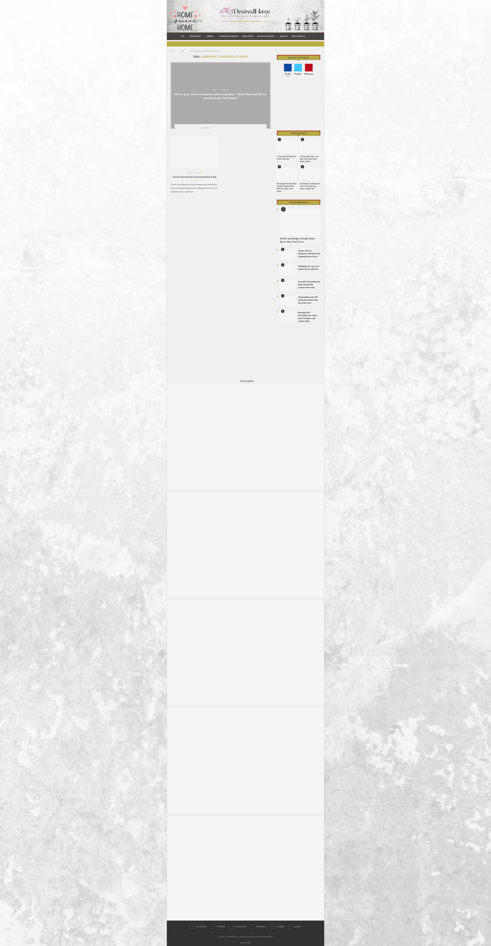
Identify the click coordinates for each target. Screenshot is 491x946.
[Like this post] (214, 128)
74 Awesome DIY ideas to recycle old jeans (286, 157)
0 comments (205, 128)
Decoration (195, 36)
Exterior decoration (228, 36)
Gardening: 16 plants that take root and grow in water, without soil (310, 186)
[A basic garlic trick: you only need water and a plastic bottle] (310, 146)
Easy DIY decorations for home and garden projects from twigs (309, 285)
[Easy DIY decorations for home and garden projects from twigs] (287, 285)
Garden (210, 36)
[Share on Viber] (238, 128)
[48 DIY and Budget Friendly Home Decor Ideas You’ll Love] (300, 222)
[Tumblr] (251, 26)
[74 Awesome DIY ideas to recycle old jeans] (287, 146)
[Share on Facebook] (218, 128)
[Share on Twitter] (221, 128)
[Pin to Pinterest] (225, 128)
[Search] (308, 36)
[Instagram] (243, 26)
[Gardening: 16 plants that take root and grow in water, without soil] (310, 173)
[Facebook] (236, 26)
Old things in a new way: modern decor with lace (309, 267)
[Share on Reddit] (231, 128)
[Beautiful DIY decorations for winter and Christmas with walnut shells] (287, 316)
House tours (247, 36)
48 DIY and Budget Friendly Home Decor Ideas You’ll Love (297, 240)
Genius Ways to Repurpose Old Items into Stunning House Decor (309, 254)
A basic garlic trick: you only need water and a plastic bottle (309, 158)
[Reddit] (254, 26)
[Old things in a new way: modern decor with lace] (287, 270)
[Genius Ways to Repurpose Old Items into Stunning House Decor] (287, 254)
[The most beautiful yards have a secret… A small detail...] (245, 817)
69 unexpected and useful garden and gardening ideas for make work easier (286, 187)
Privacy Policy (298, 36)
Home (173, 51)
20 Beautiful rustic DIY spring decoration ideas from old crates (308, 300)
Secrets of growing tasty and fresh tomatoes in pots (194, 177)
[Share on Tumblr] (228, 128)
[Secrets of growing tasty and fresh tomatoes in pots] (195, 152)
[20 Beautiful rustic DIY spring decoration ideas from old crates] (287, 301)
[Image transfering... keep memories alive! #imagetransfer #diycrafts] (245, 386)
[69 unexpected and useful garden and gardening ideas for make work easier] (287, 173)
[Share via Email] (241, 128)
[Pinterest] (247, 26)
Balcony (284, 36)
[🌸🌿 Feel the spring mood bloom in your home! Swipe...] (245, 493)
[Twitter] (240, 26)
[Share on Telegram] (235, 128)
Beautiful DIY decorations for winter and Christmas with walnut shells (307, 317)
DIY (182, 36)
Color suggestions (265, 36)
